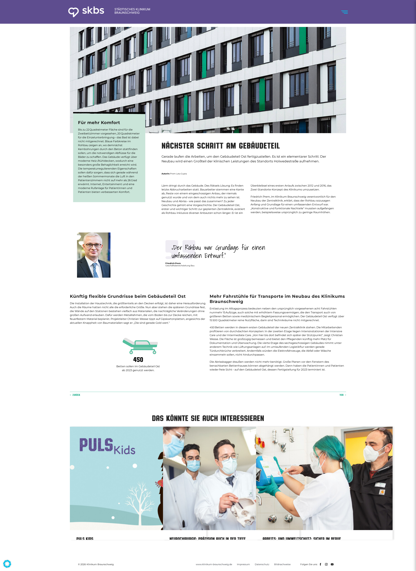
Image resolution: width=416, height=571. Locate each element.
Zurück (76, 394)
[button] (7, 564)
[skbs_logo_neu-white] (109, 7)
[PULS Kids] (138, 478)
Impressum (243, 564)
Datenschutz (262, 564)
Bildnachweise (282, 564)
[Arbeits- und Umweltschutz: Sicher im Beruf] (324, 478)
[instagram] (326, 564)
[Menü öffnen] (344, 12)
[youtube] (332, 564)
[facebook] (320, 564)
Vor (342, 394)
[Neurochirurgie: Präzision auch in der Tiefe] (231, 478)
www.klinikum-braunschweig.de (214, 564)
